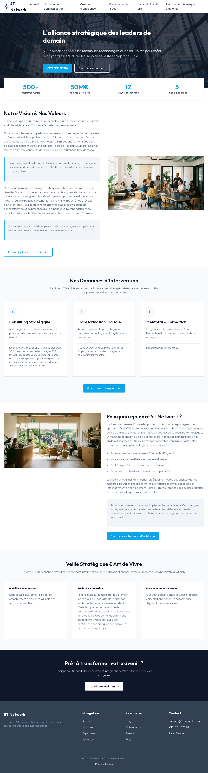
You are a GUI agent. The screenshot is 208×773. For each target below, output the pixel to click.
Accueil (34, 4)
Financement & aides (118, 6)
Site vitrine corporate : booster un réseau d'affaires (61, 213)
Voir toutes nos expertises (104, 388)
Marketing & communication (54, 6)
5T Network (18, 6)
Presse (130, 733)
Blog (128, 721)
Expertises (88, 733)
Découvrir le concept (92, 68)
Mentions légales (104, 764)
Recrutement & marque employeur (180, 6)
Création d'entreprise (88, 6)
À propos (87, 727)
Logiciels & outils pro (148, 6)
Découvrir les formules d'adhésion (132, 536)
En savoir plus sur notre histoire (28, 252)
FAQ (128, 739)
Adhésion (88, 739)
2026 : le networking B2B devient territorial (57, 141)
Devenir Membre (57, 67)
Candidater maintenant (104, 686)
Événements (133, 727)
